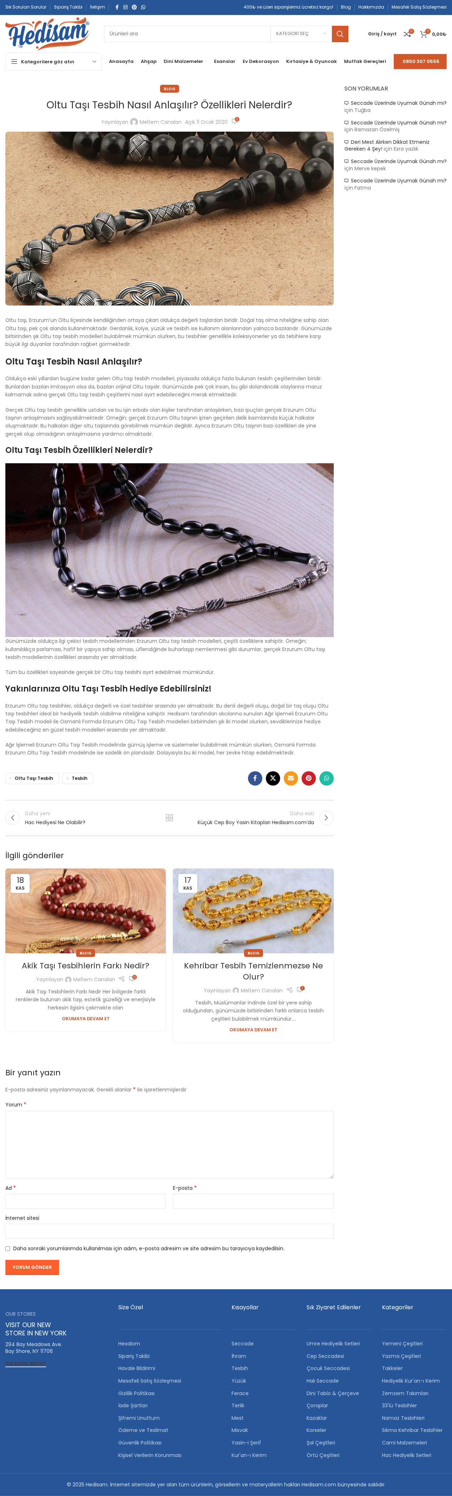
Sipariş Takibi (134, 1356)
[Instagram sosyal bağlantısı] (125, 7)
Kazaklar (317, 1418)
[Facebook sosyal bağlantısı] (117, 7)
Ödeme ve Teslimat (143, 1430)
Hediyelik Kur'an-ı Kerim (411, 1380)
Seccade (243, 1343)
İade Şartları (133, 1405)
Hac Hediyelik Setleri (406, 1455)
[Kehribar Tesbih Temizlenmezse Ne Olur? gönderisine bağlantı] (253, 911)
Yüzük (239, 1380)
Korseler (316, 1430)
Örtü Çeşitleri (323, 1455)
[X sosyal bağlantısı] (273, 778)
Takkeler (392, 1368)
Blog (169, 89)
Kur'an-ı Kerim (249, 1455)
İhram (239, 1356)
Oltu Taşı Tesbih (34, 778)
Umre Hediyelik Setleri (333, 1343)
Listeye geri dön (169, 818)
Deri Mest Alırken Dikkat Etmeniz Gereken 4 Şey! (386, 145)
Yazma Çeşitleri (401, 1356)
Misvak (240, 1430)
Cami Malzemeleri (404, 1442)
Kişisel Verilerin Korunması (150, 1455)
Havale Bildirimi (136, 1368)
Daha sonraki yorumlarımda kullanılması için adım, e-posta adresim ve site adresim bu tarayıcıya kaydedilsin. (148, 1248)
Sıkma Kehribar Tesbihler (412, 1430)
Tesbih (80, 778)
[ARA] (340, 34)
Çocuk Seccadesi (328, 1368)
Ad (10, 1188)
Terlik (238, 1405)
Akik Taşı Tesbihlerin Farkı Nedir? (85, 965)
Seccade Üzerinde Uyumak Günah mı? (399, 103)
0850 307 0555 (421, 61)
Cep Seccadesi (325, 1356)
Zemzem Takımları (405, 1393)
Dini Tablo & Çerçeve (333, 1393)
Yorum (15, 1105)
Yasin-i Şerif (246, 1442)
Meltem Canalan (161, 122)
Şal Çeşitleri (321, 1442)
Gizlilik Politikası (136, 1393)
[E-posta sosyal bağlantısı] (291, 778)
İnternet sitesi (22, 1218)
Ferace (240, 1393)
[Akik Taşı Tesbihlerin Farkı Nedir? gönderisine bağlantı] (85, 911)
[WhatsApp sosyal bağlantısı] (143, 7)
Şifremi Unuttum (139, 1418)
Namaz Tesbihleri (403, 1418)
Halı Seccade (323, 1380)
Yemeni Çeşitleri (402, 1343)
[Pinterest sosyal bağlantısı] (134, 7)
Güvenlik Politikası (140, 1442)
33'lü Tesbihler (399, 1405)
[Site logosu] (47, 33)
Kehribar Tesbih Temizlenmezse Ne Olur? (253, 971)
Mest (238, 1418)
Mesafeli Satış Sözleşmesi (149, 1380)
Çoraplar (317, 1405)
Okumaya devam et (86, 1019)
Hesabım (129, 1343)
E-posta (185, 1188)
